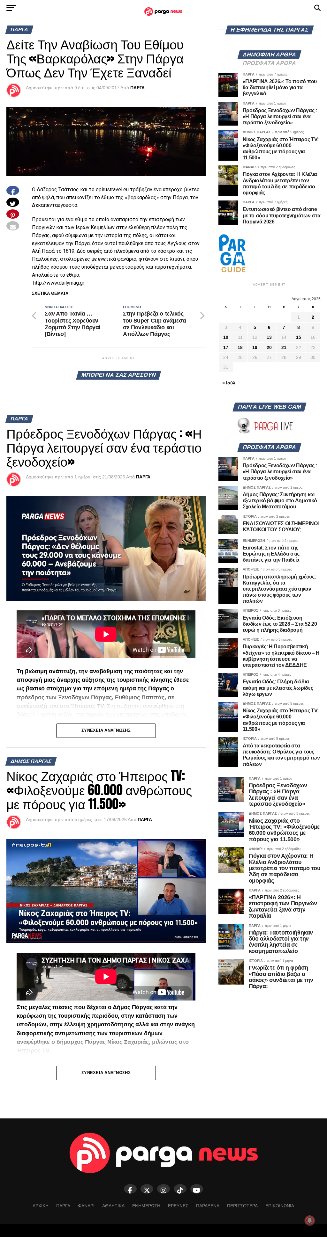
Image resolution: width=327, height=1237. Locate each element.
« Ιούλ (228, 382)
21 (283, 347)
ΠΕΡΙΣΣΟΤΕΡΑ (242, 1205)
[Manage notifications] (310, 1220)
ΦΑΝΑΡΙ (86, 1205)
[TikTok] (180, 1189)
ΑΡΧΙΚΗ (41, 1205)
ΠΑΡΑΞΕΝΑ (207, 1205)
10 (225, 337)
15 (298, 337)
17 (225, 347)
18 (240, 347)
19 (254, 347)
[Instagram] (163, 1189)
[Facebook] (130, 1189)
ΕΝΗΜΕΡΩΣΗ (146, 1205)
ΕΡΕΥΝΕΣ (178, 1205)
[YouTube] (196, 1189)
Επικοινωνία (279, 1205)
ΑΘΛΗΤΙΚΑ (113, 1205)
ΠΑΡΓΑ (137, 87)
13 (269, 337)
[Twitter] (147, 1189)
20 (269, 347)
